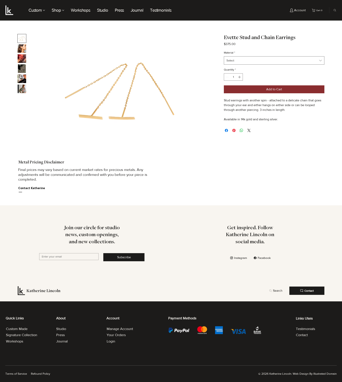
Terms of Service (16, 373)
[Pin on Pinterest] (234, 130)
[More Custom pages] (44, 10)
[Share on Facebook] (226, 130)
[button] (318, 10)
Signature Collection (21, 335)
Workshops (14, 341)
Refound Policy (40, 373)
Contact (302, 335)
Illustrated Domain (325, 373)
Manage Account (120, 329)
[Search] (334, 10)
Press (60, 335)
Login (111, 341)
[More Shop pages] (63, 10)
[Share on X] (249, 130)
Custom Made (17, 329)
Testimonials (305, 329)
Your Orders (116, 335)
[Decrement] (226, 77)
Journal (62, 341)
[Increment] (239, 77)
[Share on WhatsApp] (241, 130)
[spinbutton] (233, 77)
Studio (61, 329)
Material (229, 52)
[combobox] (274, 60)
